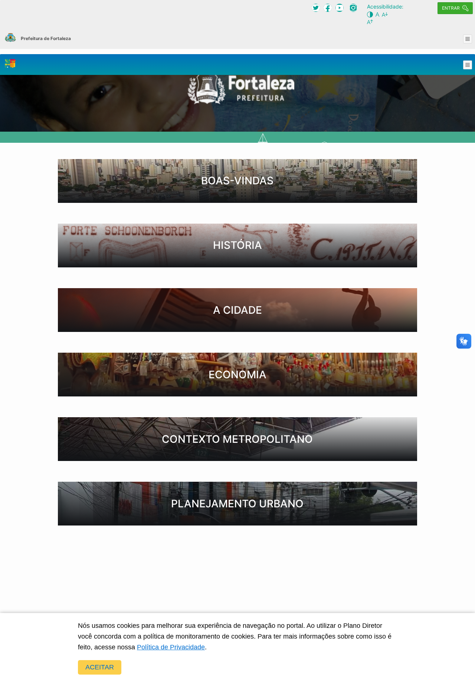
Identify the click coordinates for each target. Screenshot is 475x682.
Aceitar (99, 667)
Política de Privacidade (171, 647)
